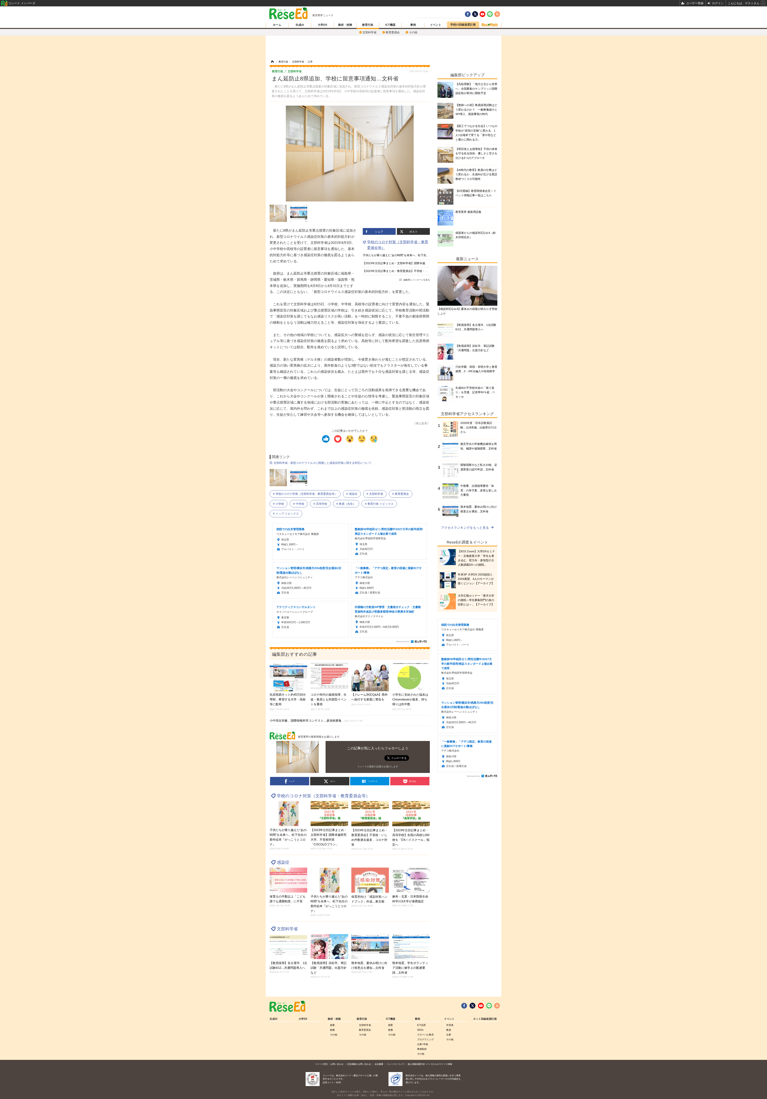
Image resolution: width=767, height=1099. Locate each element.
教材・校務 (345, 24)
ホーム (277, 24)
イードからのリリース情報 (439, 1064)
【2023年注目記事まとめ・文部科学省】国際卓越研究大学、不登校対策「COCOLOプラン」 (421, 263)
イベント (435, 24)
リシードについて (395, 1064)
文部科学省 (370, 32)
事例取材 (422, 1049)
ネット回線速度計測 (485, 1019)
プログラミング (425, 1039)
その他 (413, 32)
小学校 (280, 503)
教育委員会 (393, 32)
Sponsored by (402, 641)
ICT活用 (421, 1025)
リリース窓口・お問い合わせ (329, 1064)
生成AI (300, 24)
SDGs (420, 1030)
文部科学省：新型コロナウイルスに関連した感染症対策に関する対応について (323, 462)
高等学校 (321, 503)
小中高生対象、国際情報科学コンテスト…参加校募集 (316, 720)
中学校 (300, 503)
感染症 (353, 493)
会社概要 (379, 1064)
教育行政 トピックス (380, 503)
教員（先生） (347, 503)
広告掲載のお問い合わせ (359, 1064)
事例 (413, 24)
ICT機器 (390, 24)
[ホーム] (272, 61)
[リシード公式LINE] (489, 1005)
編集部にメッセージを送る (416, 280)
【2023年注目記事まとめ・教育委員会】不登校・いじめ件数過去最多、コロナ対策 (415, 271)
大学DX (322, 24)
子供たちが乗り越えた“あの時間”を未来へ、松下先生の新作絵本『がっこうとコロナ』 (417, 255)
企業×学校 (422, 1044)
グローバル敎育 (425, 1034)
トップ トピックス (287, 513)
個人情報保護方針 (416, 1064)
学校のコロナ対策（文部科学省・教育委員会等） (306, 493)
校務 (332, 1030)
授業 (332, 1025)
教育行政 (367, 24)
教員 (448, 1030)
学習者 (449, 1025)
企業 (448, 1034)
